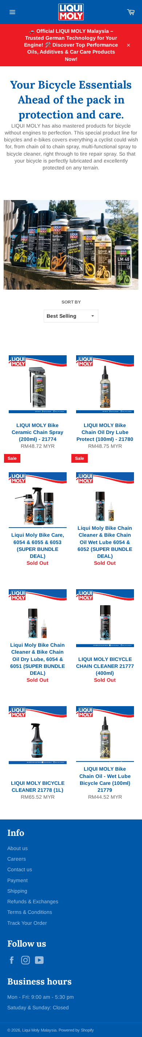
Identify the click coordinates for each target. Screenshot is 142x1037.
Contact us (19, 869)
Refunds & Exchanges (32, 901)
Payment (17, 880)
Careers (16, 859)
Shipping (17, 891)
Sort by (71, 302)
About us (17, 848)
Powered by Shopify (76, 1030)
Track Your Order (27, 923)
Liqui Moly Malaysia (39, 1030)
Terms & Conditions (29, 912)
